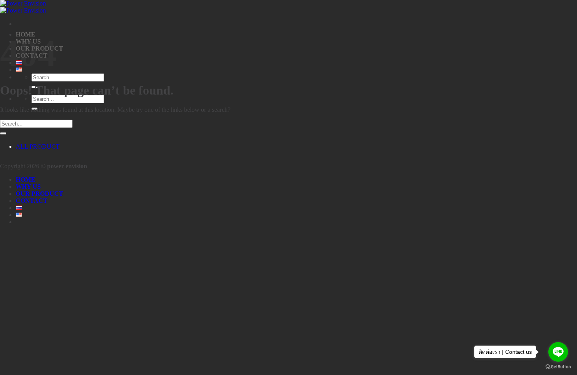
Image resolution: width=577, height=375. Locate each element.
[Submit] (3, 133)
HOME (25, 179)
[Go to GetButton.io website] (558, 367)
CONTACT (31, 200)
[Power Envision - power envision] (23, 7)
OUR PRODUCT (39, 193)
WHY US (28, 186)
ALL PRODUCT (38, 146)
